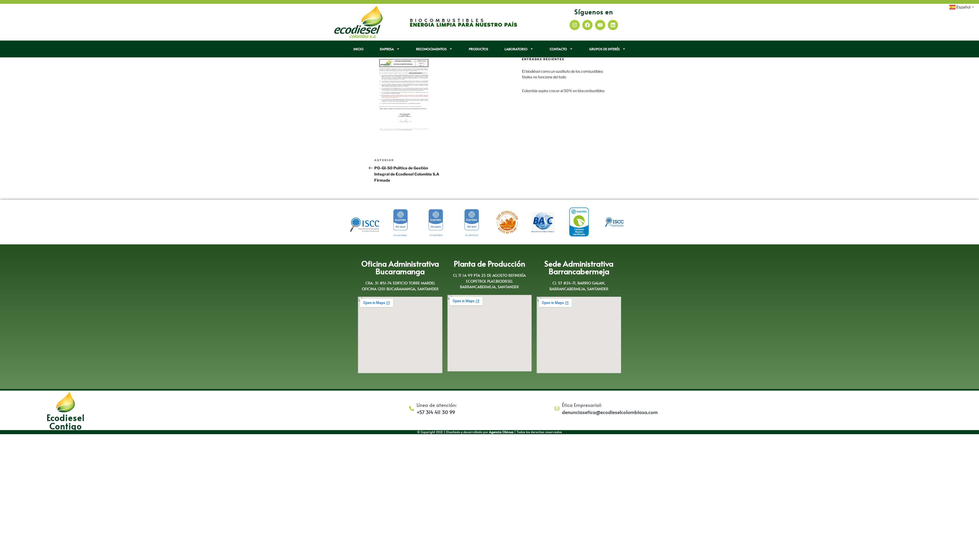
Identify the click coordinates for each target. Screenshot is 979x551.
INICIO (358, 49)
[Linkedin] (613, 25)
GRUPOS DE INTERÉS (604, 49)
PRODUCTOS (478, 49)
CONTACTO (558, 49)
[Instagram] (575, 25)
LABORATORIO (516, 49)
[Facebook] (587, 25)
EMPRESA (387, 49)
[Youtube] (600, 25)
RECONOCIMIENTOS (431, 49)
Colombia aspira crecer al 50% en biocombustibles (563, 91)
